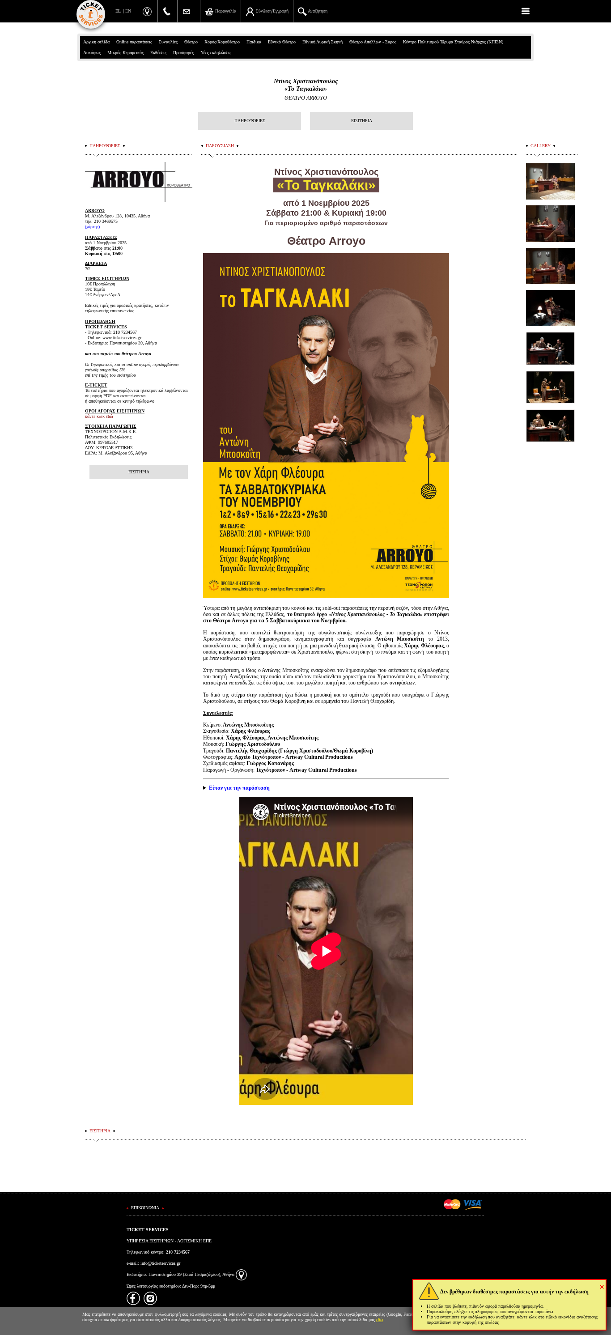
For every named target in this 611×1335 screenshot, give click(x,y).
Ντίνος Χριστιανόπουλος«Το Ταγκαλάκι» (306, 85)
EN (128, 11)
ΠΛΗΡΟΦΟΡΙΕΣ (249, 120)
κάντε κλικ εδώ (99, 416)
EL (118, 11)
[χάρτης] (241, 1274)
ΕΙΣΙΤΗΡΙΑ (361, 120)
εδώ (379, 1319)
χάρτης (92, 226)
